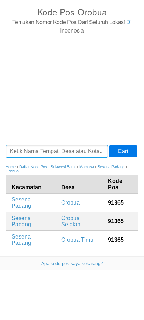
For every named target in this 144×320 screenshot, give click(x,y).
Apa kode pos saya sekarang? (72, 263)
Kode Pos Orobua (72, 12)
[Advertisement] (72, 89)
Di (128, 22)
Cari (123, 151)
